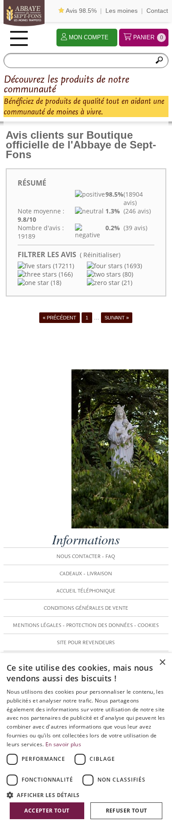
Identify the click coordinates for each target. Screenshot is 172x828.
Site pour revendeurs (86, 642)
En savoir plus (63, 744)
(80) (127, 274)
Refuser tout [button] (126, 810)
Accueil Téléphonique (86, 590)
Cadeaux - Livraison (86, 573)
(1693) (132, 266)
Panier (148, 37)
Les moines (121, 10)
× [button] (162, 662)
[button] (86, 794)
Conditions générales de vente (86, 608)
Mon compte (88, 37)
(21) (126, 282)
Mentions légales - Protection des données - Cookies (86, 625)
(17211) (62, 266)
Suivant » (117, 317)
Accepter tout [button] (46, 810)
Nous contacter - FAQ (85, 556)
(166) (65, 274)
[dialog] (86, 740)
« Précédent (59, 317)
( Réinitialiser (99, 255)
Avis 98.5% (80, 10)
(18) (55, 282)
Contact (157, 10)
